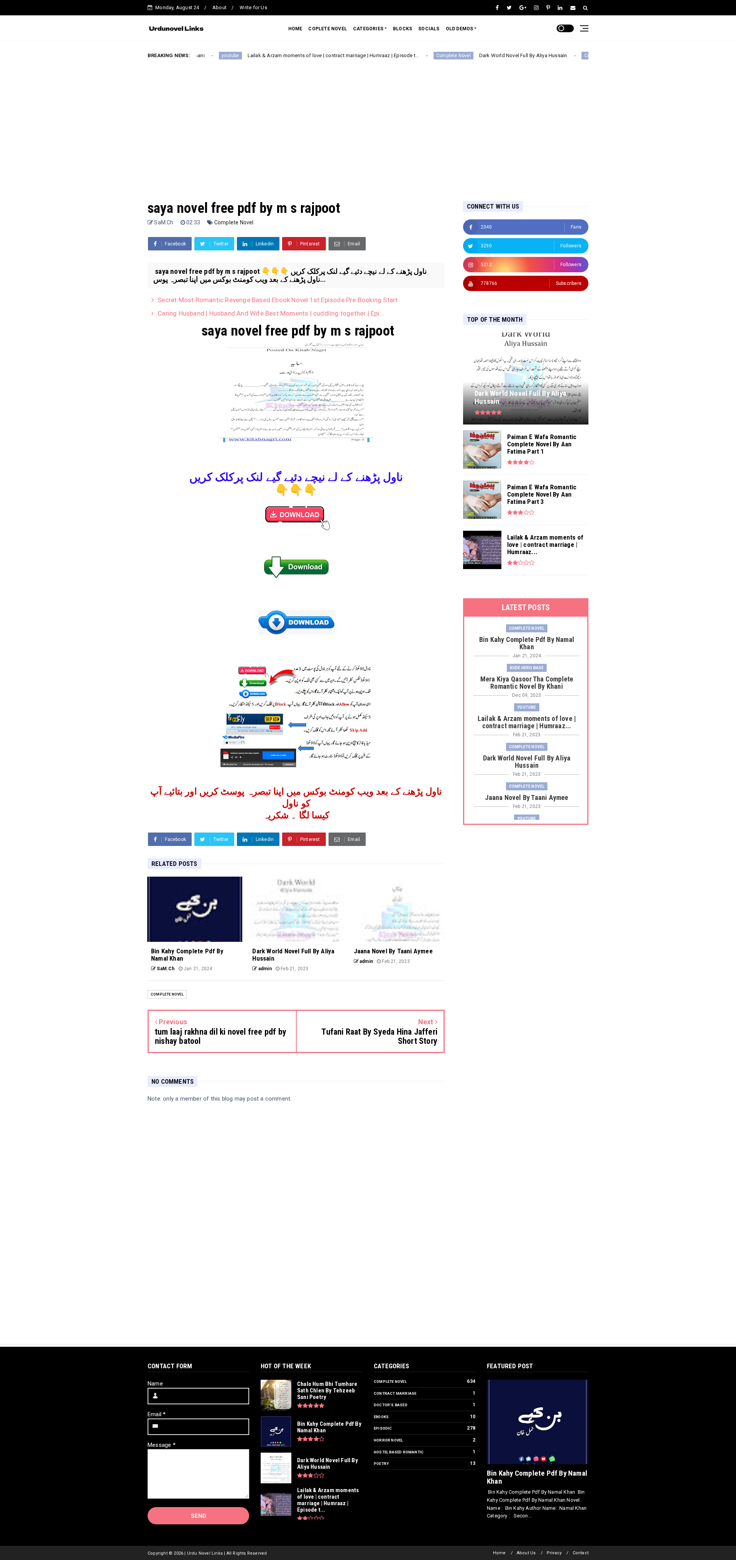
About (219, 7)
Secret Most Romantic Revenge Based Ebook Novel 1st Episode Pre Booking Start (278, 300)
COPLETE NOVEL (327, 28)
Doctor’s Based (390, 1405)
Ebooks (381, 1417)
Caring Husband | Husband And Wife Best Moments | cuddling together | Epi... (271, 313)
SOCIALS (428, 28)
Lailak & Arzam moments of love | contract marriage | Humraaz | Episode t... (292, 55)
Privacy (554, 1553)
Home (499, 1553)
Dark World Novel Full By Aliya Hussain (481, 55)
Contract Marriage (395, 1393)
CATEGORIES (368, 28)
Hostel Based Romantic (399, 1452)
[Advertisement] (368, 124)
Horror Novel (388, 1440)
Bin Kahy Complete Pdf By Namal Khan (537, 1477)
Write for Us (253, 7)
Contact (580, 1553)
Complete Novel (411, 55)
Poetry (381, 1463)
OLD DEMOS (459, 28)
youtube (526, 707)
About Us (526, 1553)
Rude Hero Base (527, 668)
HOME (295, 28)
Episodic (383, 1428)
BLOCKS (402, 28)
